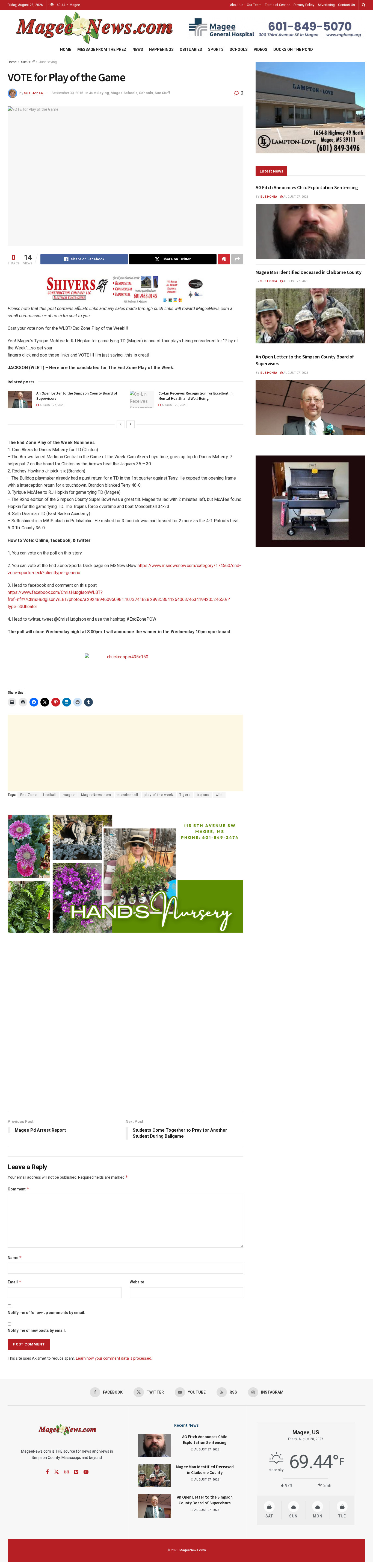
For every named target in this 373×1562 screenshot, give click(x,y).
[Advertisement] (125, 753)
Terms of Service (277, 5)
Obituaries (191, 49)
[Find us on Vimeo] (76, 1472)
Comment (18, 1189)
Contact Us (346, 5)
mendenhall (127, 795)
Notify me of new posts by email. (37, 1330)
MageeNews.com (96, 795)
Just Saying (48, 62)
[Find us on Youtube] (86, 1472)
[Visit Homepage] (93, 27)
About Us (237, 5)
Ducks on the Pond (293, 49)
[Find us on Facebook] (47, 1472)
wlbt (219, 795)
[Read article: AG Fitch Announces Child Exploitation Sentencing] (310, 231)
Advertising (326, 5)
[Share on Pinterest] (224, 259)
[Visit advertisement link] (276, 28)
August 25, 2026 (173, 405)
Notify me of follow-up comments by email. (46, 1312)
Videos (260, 49)
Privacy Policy (304, 5)
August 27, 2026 (51, 405)
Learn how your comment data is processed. (114, 1358)
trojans (203, 795)
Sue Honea (33, 93)
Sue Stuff (28, 62)
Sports (216, 49)
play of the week (158, 795)
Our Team (254, 5)
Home (65, 49)
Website (137, 1282)
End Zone (28, 795)
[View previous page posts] (121, 424)
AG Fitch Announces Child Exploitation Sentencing (307, 187)
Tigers (185, 795)
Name (15, 1257)
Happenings (161, 49)
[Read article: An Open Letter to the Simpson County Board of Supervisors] (20, 399)
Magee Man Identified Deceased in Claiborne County (308, 272)
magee (69, 795)
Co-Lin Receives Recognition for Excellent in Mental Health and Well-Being (195, 396)
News (137, 49)
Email (14, 1281)
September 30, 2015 (67, 93)
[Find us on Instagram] (66, 1472)
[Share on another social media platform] (237, 259)
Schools (239, 49)
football (50, 795)
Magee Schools (124, 93)
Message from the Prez (101, 49)
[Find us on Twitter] (56, 1472)
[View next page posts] (130, 424)
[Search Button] (363, 5)
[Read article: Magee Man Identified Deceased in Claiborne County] (310, 315)
